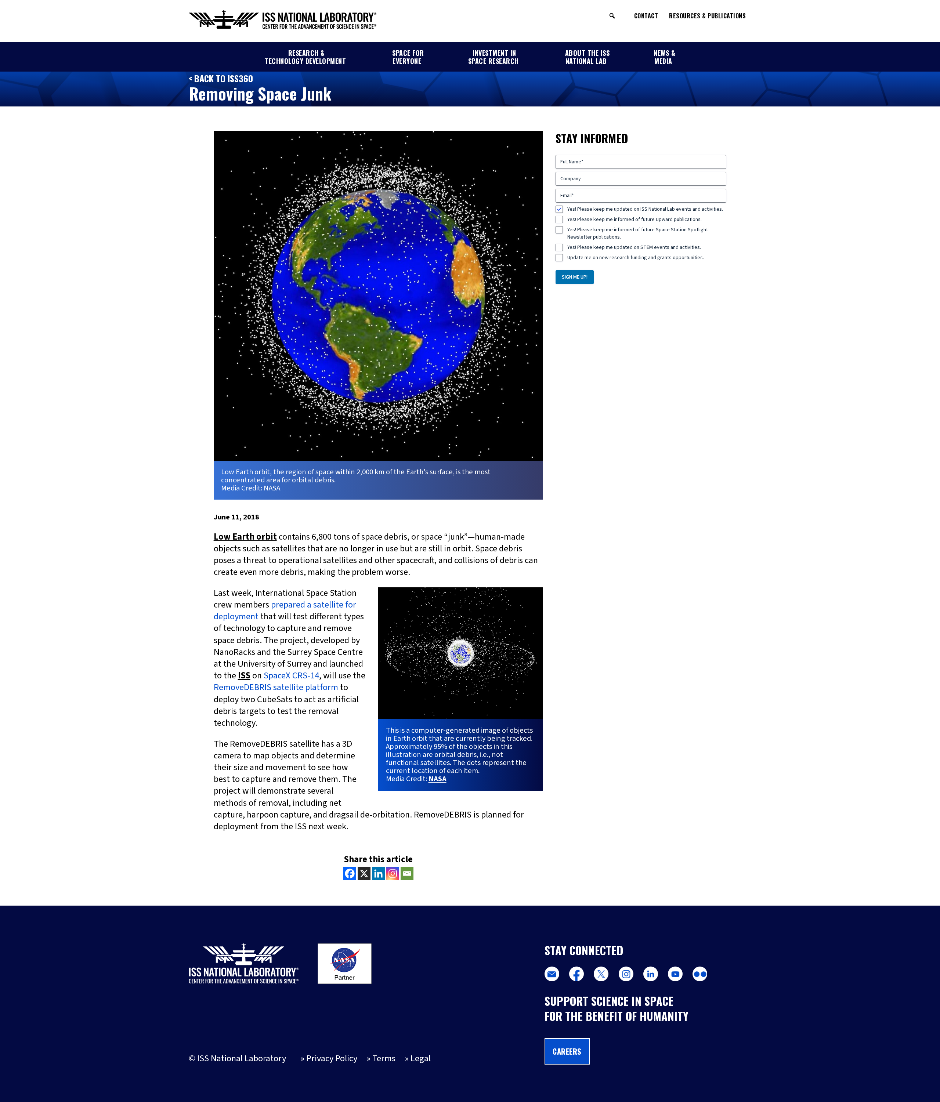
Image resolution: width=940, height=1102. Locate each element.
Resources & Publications (707, 15)
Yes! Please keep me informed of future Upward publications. (634, 219)
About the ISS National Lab (587, 57)
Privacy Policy (331, 1058)
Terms (383, 1058)
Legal (421, 1058)
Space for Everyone (408, 57)
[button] (612, 15)
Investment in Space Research (493, 57)
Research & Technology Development (305, 57)
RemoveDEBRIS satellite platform (276, 687)
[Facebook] (349, 873)
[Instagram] (392, 873)
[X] (364, 873)
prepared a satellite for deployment (285, 610)
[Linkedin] (378, 873)
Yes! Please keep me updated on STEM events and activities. (634, 247)
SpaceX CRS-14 (291, 675)
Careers (567, 1051)
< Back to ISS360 (221, 78)
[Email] (407, 873)
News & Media (664, 57)
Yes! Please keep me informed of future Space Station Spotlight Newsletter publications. (637, 233)
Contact (646, 15)
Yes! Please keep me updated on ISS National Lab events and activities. (645, 209)
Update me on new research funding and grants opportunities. (635, 257)
